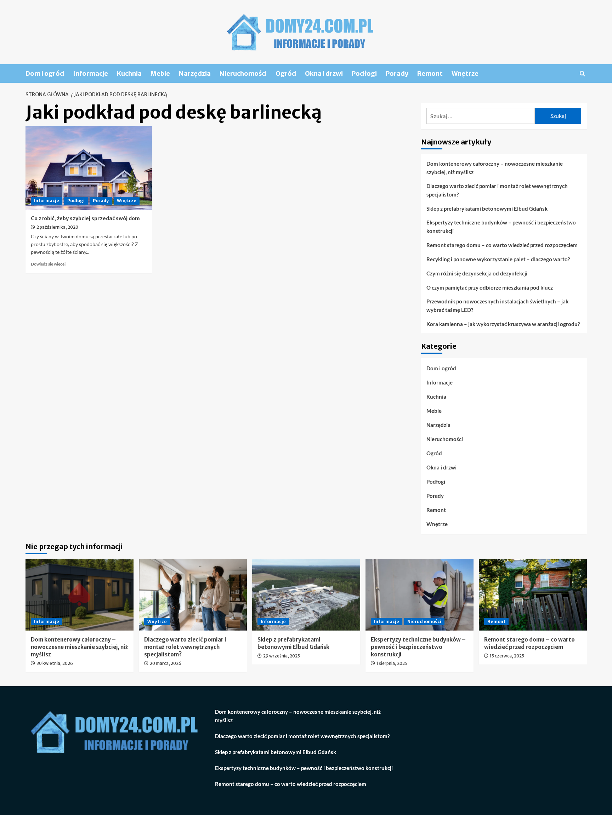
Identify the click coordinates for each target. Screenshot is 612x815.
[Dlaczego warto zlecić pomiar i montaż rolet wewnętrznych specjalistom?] (193, 595)
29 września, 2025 (281, 656)
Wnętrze (465, 73)
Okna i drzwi (324, 73)
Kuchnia (129, 73)
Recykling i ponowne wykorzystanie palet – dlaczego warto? (498, 259)
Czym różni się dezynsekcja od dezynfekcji (476, 273)
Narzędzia (195, 73)
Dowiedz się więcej (48, 264)
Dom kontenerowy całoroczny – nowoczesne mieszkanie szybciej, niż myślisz (494, 167)
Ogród (286, 73)
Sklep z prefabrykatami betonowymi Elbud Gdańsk (487, 208)
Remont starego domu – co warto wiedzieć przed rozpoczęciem (502, 245)
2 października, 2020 (57, 227)
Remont (430, 73)
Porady (397, 73)
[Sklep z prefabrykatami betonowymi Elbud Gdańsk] (306, 595)
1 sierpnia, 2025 (391, 663)
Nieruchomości (243, 73)
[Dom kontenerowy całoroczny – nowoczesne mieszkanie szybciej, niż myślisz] (80, 595)
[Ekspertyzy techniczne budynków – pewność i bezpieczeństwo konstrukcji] (420, 595)
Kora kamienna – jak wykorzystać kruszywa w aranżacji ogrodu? (503, 324)
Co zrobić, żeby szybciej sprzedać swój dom (85, 218)
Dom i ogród (45, 73)
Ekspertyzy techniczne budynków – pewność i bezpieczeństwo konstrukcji (501, 226)
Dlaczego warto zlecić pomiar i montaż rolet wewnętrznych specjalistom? (497, 190)
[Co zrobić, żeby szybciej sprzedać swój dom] (89, 168)
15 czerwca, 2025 (507, 656)
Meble (160, 73)
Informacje (90, 73)
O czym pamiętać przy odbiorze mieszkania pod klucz (489, 287)
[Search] (582, 73)
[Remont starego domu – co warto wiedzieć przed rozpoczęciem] (533, 595)
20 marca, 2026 (165, 663)
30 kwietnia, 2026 (54, 663)
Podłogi (364, 73)
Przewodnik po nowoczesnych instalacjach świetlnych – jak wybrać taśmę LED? (497, 305)
